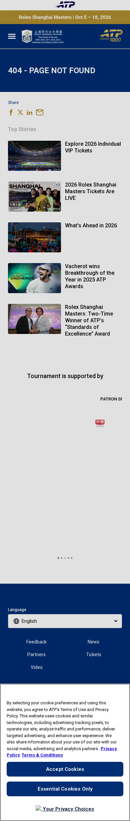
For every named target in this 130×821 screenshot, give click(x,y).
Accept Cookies (65, 769)
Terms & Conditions (42, 754)
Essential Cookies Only (65, 789)
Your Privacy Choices (67, 809)
